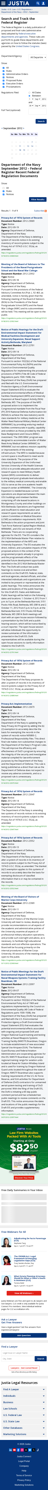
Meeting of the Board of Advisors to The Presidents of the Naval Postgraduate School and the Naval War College (23, 267)
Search (41, 121)
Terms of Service (24, 1475)
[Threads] (26, 1450)
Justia (3, 9)
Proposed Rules (14, 80)
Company (24, 1466)
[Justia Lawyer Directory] (37, 1450)
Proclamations (13, 86)
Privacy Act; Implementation (16, 703)
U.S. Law (12, 9)
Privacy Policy (24, 1480)
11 (20, 146)
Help (24, 1471)
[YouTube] (14, 1450)
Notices (10, 77)
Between (36, 95)
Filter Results (37, 199)
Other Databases (12, 1427)
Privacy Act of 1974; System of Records (21, 217)
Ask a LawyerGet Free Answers (11, 1321)
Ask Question (24, 1335)
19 (24, 150)
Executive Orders (14, 83)
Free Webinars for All (13, 1232)
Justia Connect (24, 1456)
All (7, 67)
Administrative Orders (17, 74)
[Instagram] (22, 1450)
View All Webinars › (24, 1293)
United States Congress (27, 46)
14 (32, 146)
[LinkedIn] (10, 1450)
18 (20, 150)
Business (8, 1402)
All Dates (36, 92)
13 (28, 146)
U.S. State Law (11, 1421)
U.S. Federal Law (12, 1415)
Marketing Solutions (14, 1434)
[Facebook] (18, 1450)
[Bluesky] (29, 1450)
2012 (25, 12)
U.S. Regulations (24, 9)
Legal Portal (24, 1461)
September (34, 12)
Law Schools (10, 1408)
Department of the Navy (11, 12)
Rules (9, 70)
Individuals (9, 1395)
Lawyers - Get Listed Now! (24, 1368)
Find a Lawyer (9, 1346)
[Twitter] (33, 1450)
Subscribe (39, 210)
